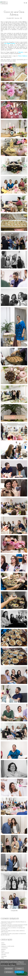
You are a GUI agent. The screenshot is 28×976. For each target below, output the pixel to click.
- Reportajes (4, 956)
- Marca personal (5, 952)
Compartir (13, 910)
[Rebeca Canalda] (7, 3)
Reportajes (17, 18)
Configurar (19, 968)
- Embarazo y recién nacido (7, 946)
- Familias (3, 944)
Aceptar (20, 972)
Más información (8, 968)
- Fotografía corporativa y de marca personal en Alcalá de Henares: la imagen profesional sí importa (14, 925)
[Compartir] (21, 18)
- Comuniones (4, 947)
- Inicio (2, 942)
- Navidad (3, 954)
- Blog (2, 957)
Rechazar (9, 972)
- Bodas (3, 951)
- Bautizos (3, 949)
